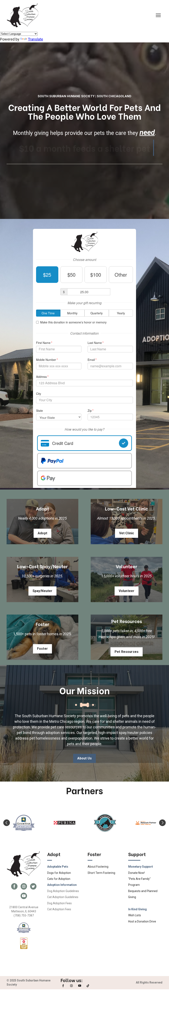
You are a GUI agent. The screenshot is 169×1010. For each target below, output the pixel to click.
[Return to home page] (23, 15)
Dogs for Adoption (59, 872)
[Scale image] (23, 823)
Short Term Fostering (101, 872)
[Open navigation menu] (158, 15)
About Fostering (98, 866)
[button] (42, 533)
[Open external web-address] (24, 927)
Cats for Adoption (58, 878)
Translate (35, 39)
